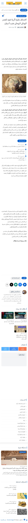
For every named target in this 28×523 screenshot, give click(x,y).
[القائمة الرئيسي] (25, 3)
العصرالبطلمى (22, 409)
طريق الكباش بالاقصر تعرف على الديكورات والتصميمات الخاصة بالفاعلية (15, 152)
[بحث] (2, 3)
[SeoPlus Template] (26, 520)
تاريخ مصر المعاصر (22, 417)
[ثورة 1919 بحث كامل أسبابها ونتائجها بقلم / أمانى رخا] (22, 512)
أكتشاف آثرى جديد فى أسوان (20, 321)
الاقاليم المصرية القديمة (11, 495)
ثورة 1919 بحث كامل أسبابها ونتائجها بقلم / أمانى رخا (10, 512)
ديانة (24, 420)
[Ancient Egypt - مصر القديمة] (14, 3)
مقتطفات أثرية (22, 440)
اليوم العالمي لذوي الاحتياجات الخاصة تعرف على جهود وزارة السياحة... (13, 159)
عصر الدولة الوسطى (21, 426)
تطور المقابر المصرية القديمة (10, 503)
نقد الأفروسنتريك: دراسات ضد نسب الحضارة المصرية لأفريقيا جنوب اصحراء (10, 10)
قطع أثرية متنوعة (21, 432)
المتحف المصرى (22, 412)
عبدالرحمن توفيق (20, 27)
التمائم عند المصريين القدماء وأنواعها (10, 488)
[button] (20, 284)
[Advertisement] (14, 45)
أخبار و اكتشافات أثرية (21, 16)
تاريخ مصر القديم (21, 415)
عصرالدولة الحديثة (21, 429)
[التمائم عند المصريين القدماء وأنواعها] (22, 488)
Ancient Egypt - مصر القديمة (7, 520)
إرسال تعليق (21, 355)
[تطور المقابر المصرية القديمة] (22, 504)
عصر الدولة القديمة (21, 423)
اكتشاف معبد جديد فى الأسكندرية (9, 322)
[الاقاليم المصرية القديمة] (22, 496)
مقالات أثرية (22, 437)
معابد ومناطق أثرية (21, 434)
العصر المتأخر (22, 406)
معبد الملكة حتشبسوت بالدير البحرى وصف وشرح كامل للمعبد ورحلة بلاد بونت (15, 469)
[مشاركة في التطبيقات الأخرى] (7, 284)
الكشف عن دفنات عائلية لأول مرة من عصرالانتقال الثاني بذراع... (21, 337)
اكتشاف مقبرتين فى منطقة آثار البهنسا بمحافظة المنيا (13, 146)
